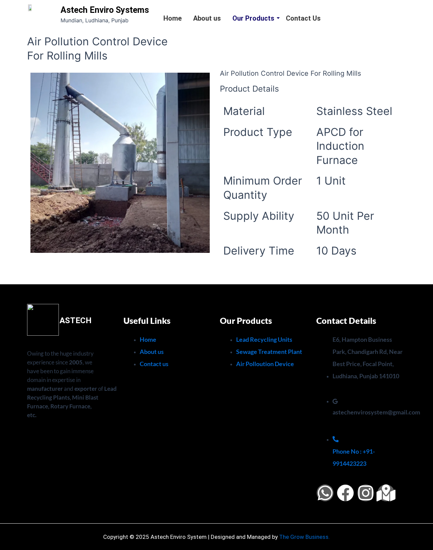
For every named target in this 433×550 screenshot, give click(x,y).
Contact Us (303, 18)
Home (172, 18)
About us (207, 18)
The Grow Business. (304, 536)
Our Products (253, 18)
